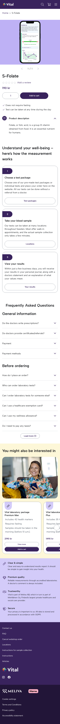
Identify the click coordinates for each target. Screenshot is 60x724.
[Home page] (8, 4)
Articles (5, 661)
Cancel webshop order (12, 639)
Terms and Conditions (11, 704)
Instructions (7, 656)
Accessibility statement (12, 715)
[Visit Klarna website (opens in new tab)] (33, 691)
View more (22, 544)
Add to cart (34, 96)
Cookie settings (9, 699)
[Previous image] (22, 69)
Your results (30, 287)
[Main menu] (56, 4)
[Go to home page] (10, 669)
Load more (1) (30, 436)
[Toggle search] (42, 4)
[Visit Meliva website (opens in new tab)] (12, 691)
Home (5, 13)
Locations (30, 244)
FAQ (4, 634)
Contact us (7, 628)
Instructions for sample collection (17, 650)
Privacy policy (8, 710)
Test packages (30, 201)
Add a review (24, 82)
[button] (56, 527)
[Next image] (38, 69)
